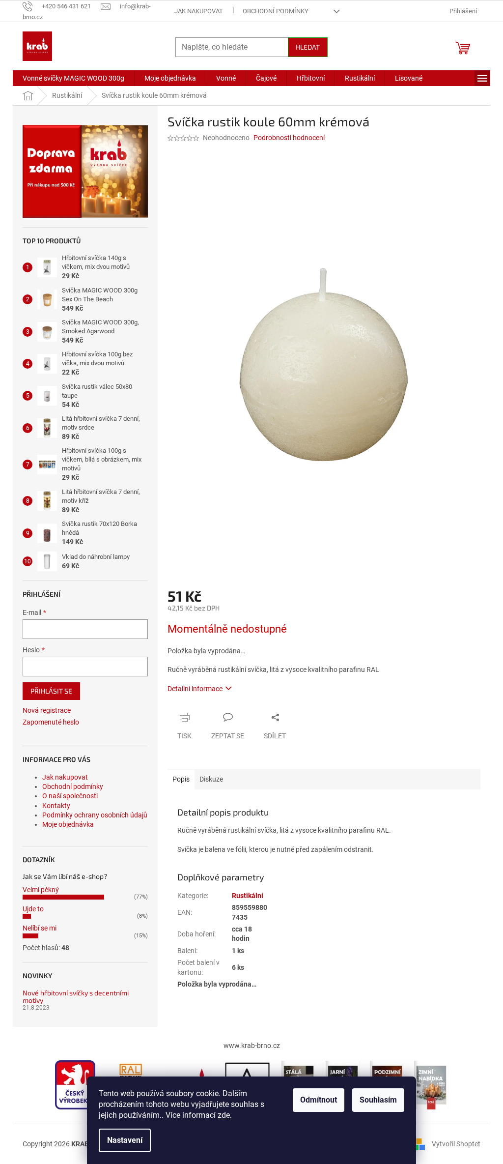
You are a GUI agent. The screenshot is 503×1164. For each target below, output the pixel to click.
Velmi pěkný (41, 890)
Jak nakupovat (198, 11)
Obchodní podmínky (275, 11)
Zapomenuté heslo (51, 722)
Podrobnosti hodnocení (289, 138)
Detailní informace (195, 689)
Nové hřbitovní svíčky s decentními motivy (76, 996)
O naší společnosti (70, 796)
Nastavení (124, 1140)
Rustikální (247, 896)
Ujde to (33, 909)
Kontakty (56, 806)
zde (224, 1115)
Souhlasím (378, 1100)
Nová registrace (47, 710)
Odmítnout (318, 1100)
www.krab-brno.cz (252, 1045)
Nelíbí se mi (39, 928)
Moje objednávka (68, 824)
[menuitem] (73, 78)
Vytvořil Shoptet (456, 1143)
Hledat (308, 47)
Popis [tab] (181, 779)
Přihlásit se (51, 691)
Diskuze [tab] (211, 779)
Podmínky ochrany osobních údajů (94, 815)
